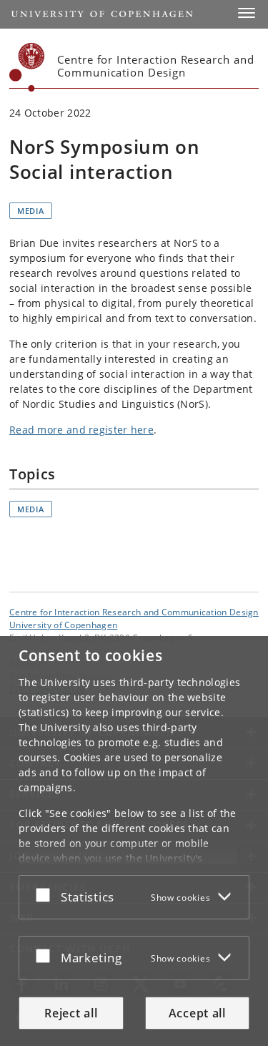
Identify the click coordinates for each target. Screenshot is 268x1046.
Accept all (197, 1013)
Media (30, 210)
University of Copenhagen (63, 624)
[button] (246, 13)
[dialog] (134, 841)
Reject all (70, 1013)
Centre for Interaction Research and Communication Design (134, 611)
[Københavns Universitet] (27, 67)
